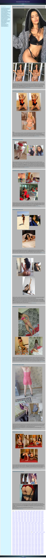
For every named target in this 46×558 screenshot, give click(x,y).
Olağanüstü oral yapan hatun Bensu (19, 306)
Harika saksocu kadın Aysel (18, 209)
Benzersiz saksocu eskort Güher (18, 6)
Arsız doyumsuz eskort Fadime (18, 364)
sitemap (25, 557)
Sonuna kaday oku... (28, 87)
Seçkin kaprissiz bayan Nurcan (18, 471)
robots (23, 557)
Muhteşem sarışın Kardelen (18, 139)
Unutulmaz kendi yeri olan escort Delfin (20, 170)
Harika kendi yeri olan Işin (18, 431)
